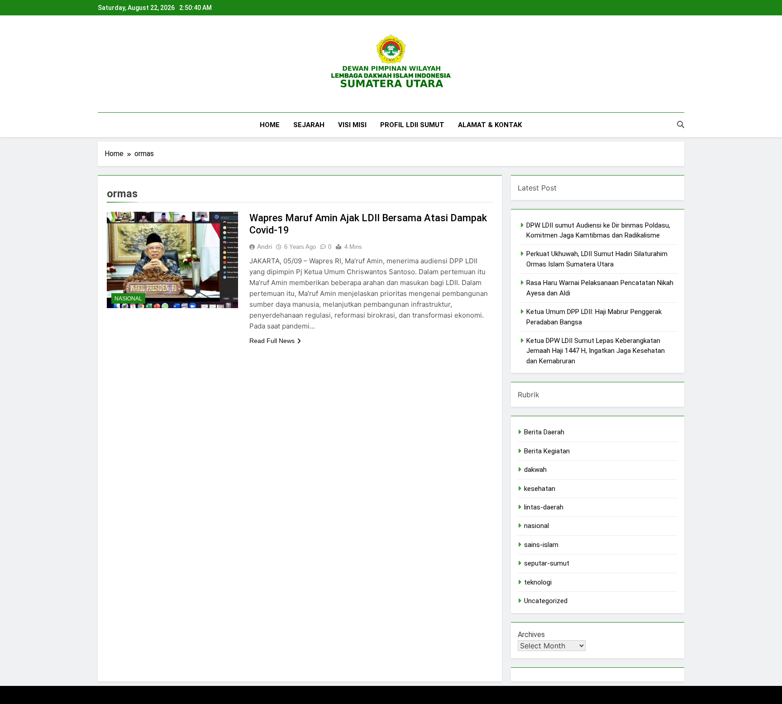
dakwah (535, 470)
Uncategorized (545, 601)
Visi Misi (352, 125)
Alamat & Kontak (490, 125)
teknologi (538, 582)
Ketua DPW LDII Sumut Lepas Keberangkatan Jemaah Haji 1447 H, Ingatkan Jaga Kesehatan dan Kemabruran (595, 351)
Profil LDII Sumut (412, 125)
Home (270, 125)
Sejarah (308, 125)
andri (264, 246)
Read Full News (272, 340)
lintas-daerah (543, 507)
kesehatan (539, 489)
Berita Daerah (544, 432)
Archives (531, 634)
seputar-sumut (546, 563)
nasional (128, 298)
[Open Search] (680, 124)
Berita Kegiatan (547, 451)
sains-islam (541, 545)
